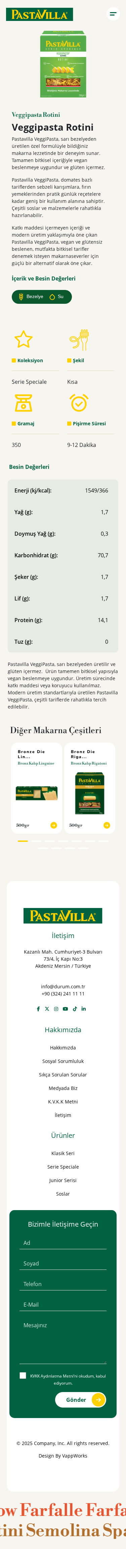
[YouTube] (65, 1009)
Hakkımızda (63, 1047)
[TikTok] (75, 1009)
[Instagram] (56, 1009)
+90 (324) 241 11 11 (63, 993)
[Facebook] (38, 1009)
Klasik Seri (63, 1153)
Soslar (63, 1194)
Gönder (76, 1400)
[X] (47, 1009)
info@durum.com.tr (63, 986)
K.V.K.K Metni (63, 1101)
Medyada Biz (63, 1088)
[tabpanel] (36, 788)
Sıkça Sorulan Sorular (63, 1074)
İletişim (63, 1115)
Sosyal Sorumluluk (63, 1061)
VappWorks (74, 1455)
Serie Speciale (63, 1167)
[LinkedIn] (84, 1009)
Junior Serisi (63, 1180)
